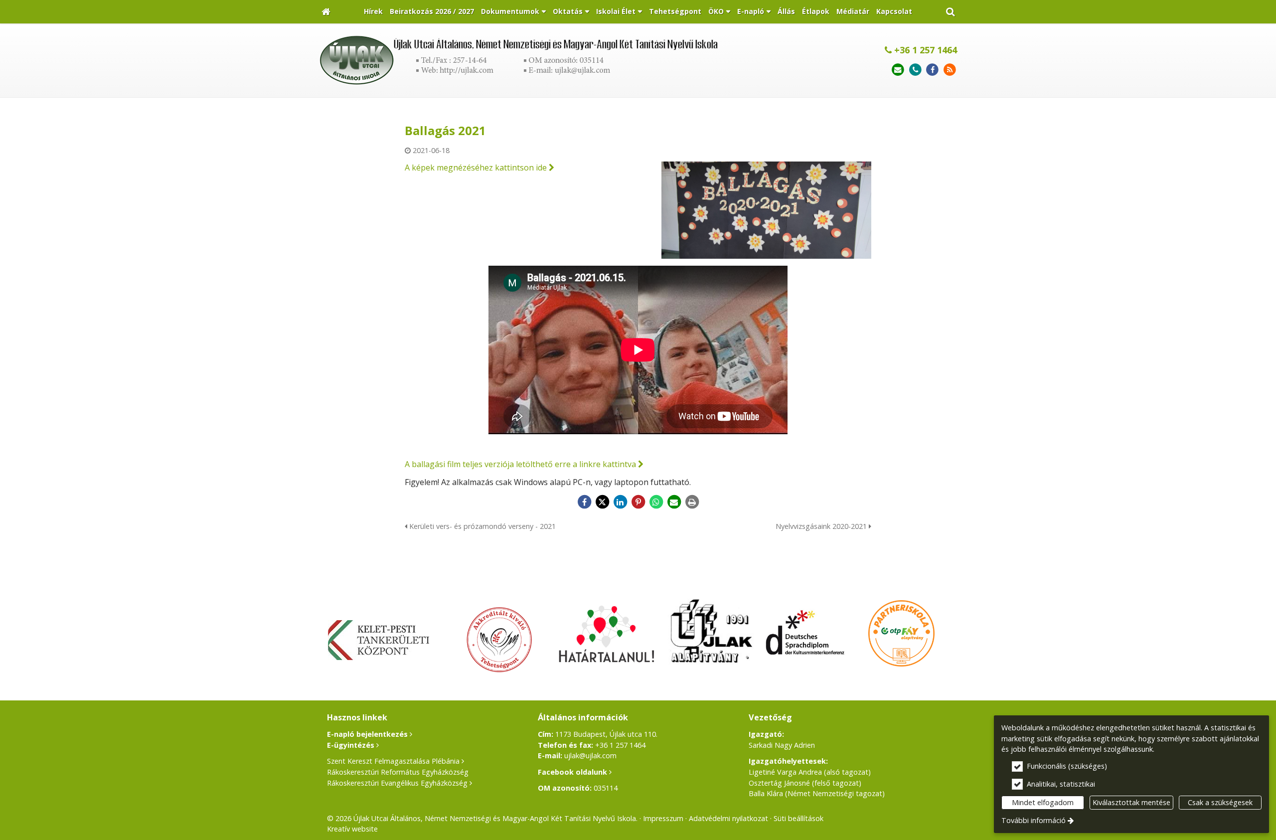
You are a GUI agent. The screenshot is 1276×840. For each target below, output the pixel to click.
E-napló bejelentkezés (367, 734)
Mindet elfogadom (1043, 802)
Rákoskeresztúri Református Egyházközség (398, 772)
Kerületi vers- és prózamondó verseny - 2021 (481, 526)
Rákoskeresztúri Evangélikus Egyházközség (397, 783)
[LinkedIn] (620, 502)
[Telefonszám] (915, 70)
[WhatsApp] (656, 502)
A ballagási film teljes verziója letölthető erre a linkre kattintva (520, 464)
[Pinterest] (638, 502)
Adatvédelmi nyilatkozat (728, 818)
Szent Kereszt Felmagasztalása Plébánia (393, 761)
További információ (1033, 820)
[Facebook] (932, 70)
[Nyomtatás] (692, 502)
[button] (950, 11)
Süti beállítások (798, 818)
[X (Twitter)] (602, 502)
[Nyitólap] (325, 11)
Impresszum (663, 818)
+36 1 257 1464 (924, 50)
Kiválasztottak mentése (1131, 802)
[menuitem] (325, 11)
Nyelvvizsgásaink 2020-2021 (822, 526)
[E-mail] (898, 70)
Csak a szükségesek (1220, 802)
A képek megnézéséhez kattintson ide (476, 167)
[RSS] (950, 70)
